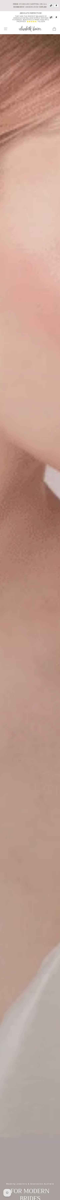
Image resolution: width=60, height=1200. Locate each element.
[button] (5, 29)
